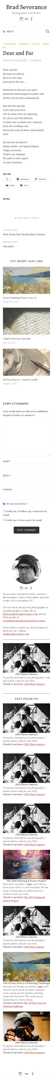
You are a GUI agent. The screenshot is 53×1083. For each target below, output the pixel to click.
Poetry (36, 44)
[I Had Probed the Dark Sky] (26, 321)
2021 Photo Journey (34, 946)
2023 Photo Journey (34, 744)
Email (7, 475)
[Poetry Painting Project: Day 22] (26, 280)
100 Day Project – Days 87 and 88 (20, 379)
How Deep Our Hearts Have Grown (24, 234)
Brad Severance (26, 7)
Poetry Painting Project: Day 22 (19, 297)
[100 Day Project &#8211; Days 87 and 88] (26, 362)
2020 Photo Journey (34, 1052)
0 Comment (35, 60)
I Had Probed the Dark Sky (16, 338)
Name (7, 461)
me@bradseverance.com (16, 634)
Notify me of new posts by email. (23, 520)
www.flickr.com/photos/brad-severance (24, 620)
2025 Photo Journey (34, 684)
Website (7, 489)
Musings (24, 44)
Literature (9, 44)
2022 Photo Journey (34, 844)
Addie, (30, 884)
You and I (8, 246)
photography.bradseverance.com (20, 614)
